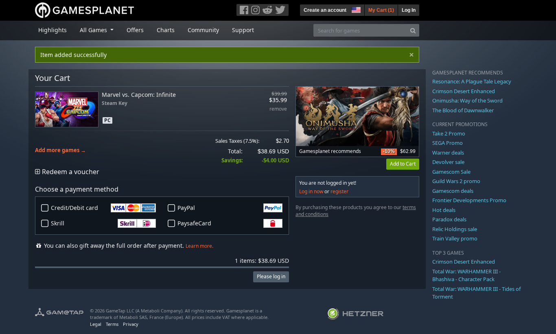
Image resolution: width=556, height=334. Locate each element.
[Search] (413, 30)
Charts (166, 30)
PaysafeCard (194, 223)
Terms (112, 324)
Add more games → (60, 150)
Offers (135, 30)
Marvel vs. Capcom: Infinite (139, 94)
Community (203, 30)
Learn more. (199, 246)
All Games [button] (94, 30)
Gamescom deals (452, 190)
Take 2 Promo (448, 133)
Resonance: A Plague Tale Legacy (471, 81)
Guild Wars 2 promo (456, 181)
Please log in (271, 276)
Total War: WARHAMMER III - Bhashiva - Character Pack (466, 275)
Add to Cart (403, 163)
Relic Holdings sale (454, 229)
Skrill (57, 223)
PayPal (186, 208)
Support (243, 30)
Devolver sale (448, 162)
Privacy (130, 324)
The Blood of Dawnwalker (463, 110)
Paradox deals (449, 219)
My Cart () (381, 10)
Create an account (325, 10)
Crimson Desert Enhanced (463, 91)
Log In (409, 10)
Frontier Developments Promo (469, 200)
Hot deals (443, 210)
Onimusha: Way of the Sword (467, 100)
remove (278, 109)
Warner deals (448, 152)
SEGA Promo (447, 142)
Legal (95, 324)
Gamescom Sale (451, 171)
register (339, 191)
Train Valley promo (454, 238)
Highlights (52, 30)
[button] (355, 9)
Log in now (311, 191)
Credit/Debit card (74, 208)
